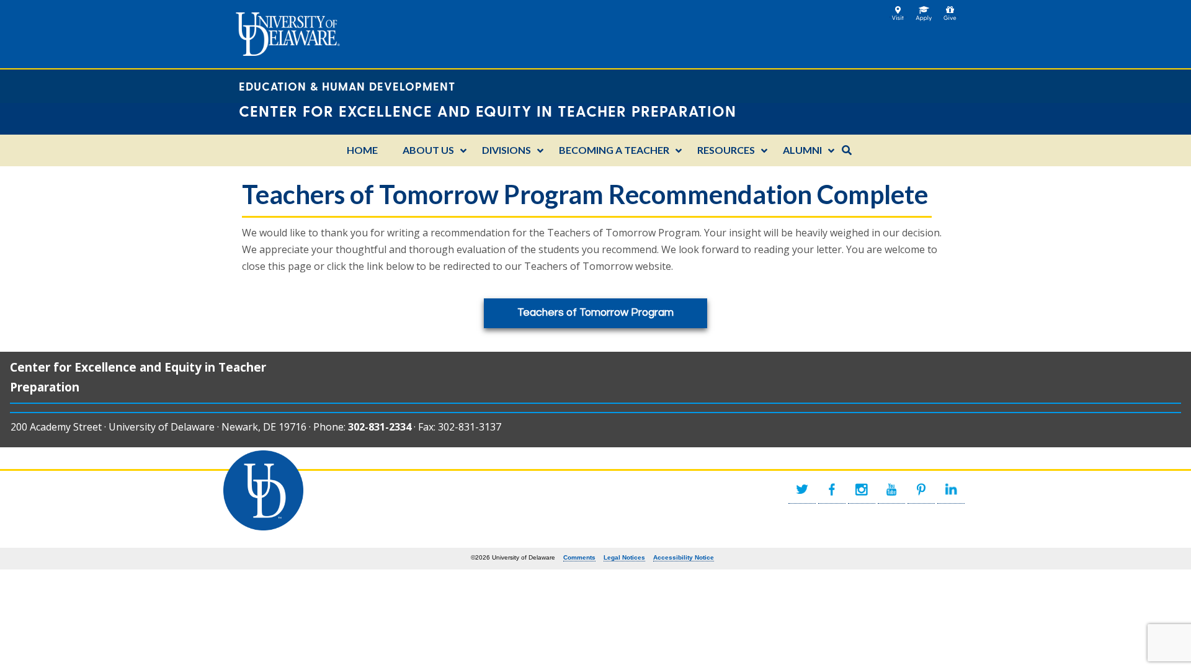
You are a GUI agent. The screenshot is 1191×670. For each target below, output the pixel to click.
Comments (579, 557)
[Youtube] (891, 490)
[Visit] (898, 10)
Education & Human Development (347, 85)
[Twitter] (802, 490)
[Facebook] (831, 490)
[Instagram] (861, 490)
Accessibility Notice (683, 557)
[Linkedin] (951, 490)
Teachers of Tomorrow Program (595, 312)
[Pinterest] (921, 490)
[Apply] (924, 10)
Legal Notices (624, 557)
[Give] (950, 10)
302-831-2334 (379, 427)
